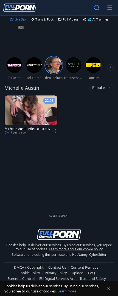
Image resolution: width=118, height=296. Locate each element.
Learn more (66, 291)
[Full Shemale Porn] (19, 7)
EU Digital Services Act (57, 278)
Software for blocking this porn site (39, 254)
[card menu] (55, 131)
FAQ (91, 272)
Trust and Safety (93, 278)
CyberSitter (97, 254)
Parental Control (21, 278)
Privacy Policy (56, 272)
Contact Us (57, 267)
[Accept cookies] (109, 289)
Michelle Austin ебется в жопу (27, 128)
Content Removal (85, 267)
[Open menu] (110, 8)
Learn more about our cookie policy (76, 249)
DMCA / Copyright (29, 267)
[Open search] (97, 8)
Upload (77, 272)
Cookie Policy (29, 272)
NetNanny (80, 254)
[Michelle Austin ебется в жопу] (31, 115)
